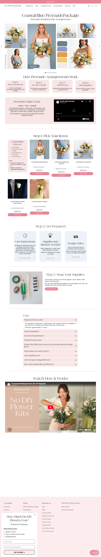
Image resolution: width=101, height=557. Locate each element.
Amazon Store (65, 507)
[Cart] (96, 6)
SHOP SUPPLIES (51, 289)
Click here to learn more (18, 169)
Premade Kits (27, 510)
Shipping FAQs (46, 525)
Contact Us (7, 507)
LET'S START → (19, 552)
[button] (29, 6)
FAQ (43, 507)
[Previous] (4, 2)
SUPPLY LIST (50, 258)
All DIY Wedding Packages (31, 507)
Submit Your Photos (48, 516)
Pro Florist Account (47, 531)
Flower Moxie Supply (67, 510)
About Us (6, 510)
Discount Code (46, 513)
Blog (43, 510)
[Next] (96, 2)
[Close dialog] (35, 514)
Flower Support (46, 519)
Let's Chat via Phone (48, 528)
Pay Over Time (46, 522)
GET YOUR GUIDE (25, 258)
